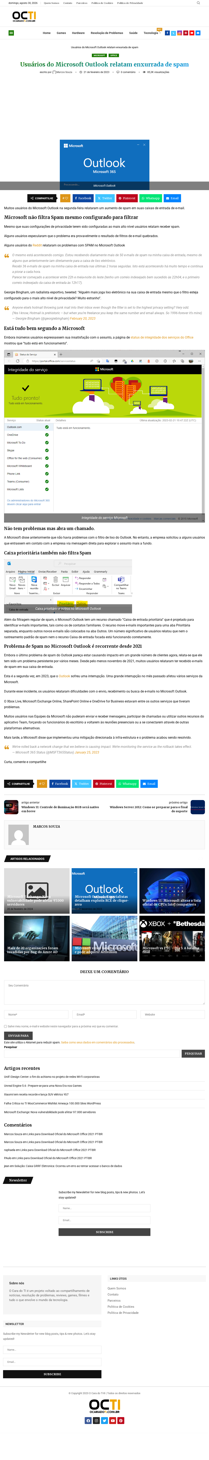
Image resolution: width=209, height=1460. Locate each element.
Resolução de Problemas (107, 33)
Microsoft (99, 55)
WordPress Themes (16, 1433)
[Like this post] (66, 198)
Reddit (37, 245)
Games (61, 33)
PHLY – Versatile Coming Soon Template (102, 1433)
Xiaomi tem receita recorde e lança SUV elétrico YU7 (36, 1094)
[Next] (202, 859)
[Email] (198, 32)
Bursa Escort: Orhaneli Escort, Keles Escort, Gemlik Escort (50, 1433)
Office (113, 55)
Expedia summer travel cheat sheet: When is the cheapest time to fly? (76, 1433)
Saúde (133, 33)
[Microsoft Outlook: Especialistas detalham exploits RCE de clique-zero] (104, 891)
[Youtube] (191, 32)
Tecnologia (152, 31)
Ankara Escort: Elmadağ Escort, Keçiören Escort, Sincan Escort (24, 1433)
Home (47, 33)
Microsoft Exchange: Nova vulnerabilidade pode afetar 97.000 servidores (35, 900)
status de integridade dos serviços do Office (162, 337)
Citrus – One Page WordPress (140, 1433)
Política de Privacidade (123, 1312)
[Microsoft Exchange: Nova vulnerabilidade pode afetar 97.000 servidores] (37, 891)
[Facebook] (167, 32)
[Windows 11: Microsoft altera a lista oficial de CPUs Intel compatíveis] (172, 891)
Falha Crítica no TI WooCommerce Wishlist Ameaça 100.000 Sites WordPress (52, 1103)
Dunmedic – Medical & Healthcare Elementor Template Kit (175, 1433)
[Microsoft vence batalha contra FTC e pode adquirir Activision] (104, 938)
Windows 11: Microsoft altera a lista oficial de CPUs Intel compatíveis (171, 902)
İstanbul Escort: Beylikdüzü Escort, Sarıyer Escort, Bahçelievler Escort (37, 1433)
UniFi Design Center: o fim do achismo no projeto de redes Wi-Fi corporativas (52, 1076)
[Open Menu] (11, 33)
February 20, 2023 (83, 318)
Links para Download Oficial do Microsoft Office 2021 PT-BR (65, 1134)
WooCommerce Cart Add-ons (122, 1433)
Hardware (78, 33)
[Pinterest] (185, 32)
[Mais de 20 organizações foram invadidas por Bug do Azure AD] (37, 938)
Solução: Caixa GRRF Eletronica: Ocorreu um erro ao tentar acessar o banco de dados (68, 1166)
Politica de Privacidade (130, 3)
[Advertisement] (104, 105)
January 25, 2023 (87, 752)
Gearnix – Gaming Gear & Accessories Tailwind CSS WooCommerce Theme (188, 1433)
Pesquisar (10, 1047)
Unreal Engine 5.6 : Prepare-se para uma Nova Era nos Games (43, 1085)
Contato (67, 3)
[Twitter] (173, 32)
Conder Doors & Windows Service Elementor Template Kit (131, 1433)
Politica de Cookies (102, 3)
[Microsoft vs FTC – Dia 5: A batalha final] (172, 938)
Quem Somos (51, 3)
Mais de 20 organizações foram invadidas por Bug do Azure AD (32, 950)
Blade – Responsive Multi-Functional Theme (165, 1433)
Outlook (64, 676)
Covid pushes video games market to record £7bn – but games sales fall (91, 1433)
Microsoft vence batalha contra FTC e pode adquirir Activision (104, 950)
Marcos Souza (65, 72)
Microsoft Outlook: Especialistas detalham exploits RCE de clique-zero (102, 900)
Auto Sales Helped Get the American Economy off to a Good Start (62, 1433)
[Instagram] (179, 32)
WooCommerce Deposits (158, 1433)
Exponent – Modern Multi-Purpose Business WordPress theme (113, 1433)
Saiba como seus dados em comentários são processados (97, 1042)
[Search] (198, 3)
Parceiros (81, 3)
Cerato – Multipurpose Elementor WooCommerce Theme (150, 1433)
